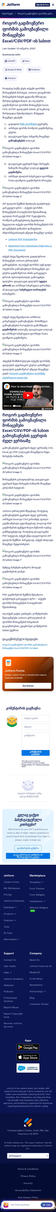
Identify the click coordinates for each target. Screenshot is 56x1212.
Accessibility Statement (28, 1190)
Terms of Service (42, 764)
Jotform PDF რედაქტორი (22, 239)
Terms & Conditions (28, 1168)
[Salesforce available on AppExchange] (28, 1068)
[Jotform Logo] (11, 5)
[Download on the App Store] (28, 1057)
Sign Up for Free (42, 5)
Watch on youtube (12, 406)
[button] (6, 1205)
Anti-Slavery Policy (28, 1197)
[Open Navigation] (53, 4)
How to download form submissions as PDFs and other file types (31, 386)
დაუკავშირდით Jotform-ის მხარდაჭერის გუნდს (28, 856)
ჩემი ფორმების (28, 124)
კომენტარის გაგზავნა (35, 752)
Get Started (28, 685)
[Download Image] (49, 154)
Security (28, 1183)
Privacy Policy (27, 764)
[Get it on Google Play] (28, 1047)
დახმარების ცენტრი (28, 848)
